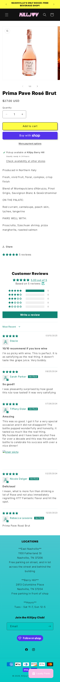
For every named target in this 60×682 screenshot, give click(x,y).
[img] (10, 336)
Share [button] (9, 246)
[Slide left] (22, 86)
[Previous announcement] (6, 4)
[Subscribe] (49, 626)
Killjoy (24, 676)
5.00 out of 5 (39, 280)
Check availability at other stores (25, 161)
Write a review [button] (30, 314)
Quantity (7, 107)
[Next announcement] (54, 4)
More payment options (30, 143)
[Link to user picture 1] (10, 458)
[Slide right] (37, 86)
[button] (6, 14)
